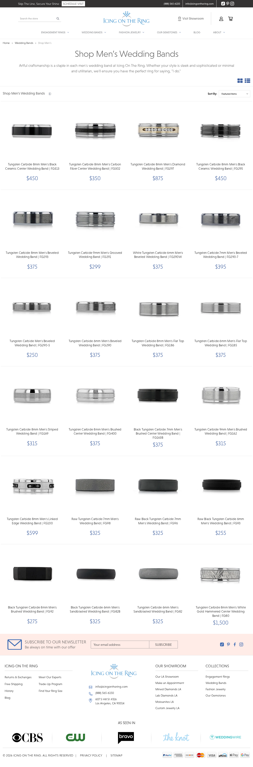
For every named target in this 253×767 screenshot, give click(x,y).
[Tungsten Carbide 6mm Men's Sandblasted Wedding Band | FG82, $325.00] (158, 574)
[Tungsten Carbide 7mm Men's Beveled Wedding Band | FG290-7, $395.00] (221, 219)
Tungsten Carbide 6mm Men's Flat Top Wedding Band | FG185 (220, 343)
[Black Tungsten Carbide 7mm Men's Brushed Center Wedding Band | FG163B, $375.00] (158, 396)
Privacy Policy (91, 755)
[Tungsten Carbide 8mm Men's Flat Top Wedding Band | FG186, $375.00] (158, 307)
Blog (197, 32)
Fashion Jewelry (216, 689)
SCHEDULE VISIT (73, 3)
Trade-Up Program (50, 684)
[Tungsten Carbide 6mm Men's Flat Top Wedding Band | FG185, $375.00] (221, 307)
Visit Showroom (193, 18)
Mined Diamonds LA (168, 689)
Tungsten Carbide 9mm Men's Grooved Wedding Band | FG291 (95, 255)
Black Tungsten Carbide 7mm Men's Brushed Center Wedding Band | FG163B (158, 434)
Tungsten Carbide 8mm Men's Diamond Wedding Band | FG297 (158, 166)
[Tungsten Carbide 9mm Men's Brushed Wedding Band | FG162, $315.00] (221, 396)
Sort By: (212, 93)
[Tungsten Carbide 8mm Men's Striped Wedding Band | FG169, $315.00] (32, 396)
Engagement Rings (218, 676)
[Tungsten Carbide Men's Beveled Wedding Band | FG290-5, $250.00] (32, 307)
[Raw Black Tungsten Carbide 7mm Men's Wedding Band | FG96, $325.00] (158, 485)
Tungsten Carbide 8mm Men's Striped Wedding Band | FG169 (32, 431)
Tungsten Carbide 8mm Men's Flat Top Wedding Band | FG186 (158, 343)
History (9, 690)
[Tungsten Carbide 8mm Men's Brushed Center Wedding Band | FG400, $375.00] (95, 396)
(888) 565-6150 (104, 692)
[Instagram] (241, 644)
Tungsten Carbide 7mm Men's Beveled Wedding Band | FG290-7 (220, 255)
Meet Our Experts (50, 677)
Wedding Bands (216, 682)
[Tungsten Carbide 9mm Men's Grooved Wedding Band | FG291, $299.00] (95, 219)
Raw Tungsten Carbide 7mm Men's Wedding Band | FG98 (95, 521)
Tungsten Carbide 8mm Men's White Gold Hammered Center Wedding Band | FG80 (221, 611)
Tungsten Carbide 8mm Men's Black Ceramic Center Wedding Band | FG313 (32, 166)
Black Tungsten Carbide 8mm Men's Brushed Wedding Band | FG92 (32, 609)
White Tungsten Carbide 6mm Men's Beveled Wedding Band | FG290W (158, 255)
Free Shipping (14, 684)
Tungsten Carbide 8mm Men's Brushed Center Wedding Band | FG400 (95, 431)
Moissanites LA (164, 701)
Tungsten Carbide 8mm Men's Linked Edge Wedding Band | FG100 (32, 521)
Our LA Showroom (167, 676)
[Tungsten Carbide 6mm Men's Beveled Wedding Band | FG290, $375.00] (95, 307)
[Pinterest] (228, 644)
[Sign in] (221, 18)
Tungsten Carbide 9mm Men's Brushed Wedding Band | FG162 (220, 431)
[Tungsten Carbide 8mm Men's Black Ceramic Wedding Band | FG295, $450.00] (221, 131)
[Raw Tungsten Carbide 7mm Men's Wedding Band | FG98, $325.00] (95, 485)
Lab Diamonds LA (166, 695)
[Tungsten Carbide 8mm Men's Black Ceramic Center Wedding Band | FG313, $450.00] (32, 131)
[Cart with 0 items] (230, 18)
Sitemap (116, 755)
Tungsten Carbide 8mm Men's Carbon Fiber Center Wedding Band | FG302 (95, 166)
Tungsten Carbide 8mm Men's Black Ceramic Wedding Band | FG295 (220, 166)
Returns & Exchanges (18, 677)
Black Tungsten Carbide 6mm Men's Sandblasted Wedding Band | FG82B (95, 609)
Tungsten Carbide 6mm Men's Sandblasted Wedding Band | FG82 (158, 609)
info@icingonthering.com (111, 686)
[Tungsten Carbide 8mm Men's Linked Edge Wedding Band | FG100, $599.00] (32, 485)
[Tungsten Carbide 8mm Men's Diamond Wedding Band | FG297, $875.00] (158, 131)
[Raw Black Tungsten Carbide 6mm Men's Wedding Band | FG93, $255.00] (221, 485)
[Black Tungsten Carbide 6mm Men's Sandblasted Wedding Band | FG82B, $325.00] (95, 574)
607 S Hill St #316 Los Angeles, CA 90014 (109, 701)
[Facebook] (235, 644)
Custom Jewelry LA (167, 708)
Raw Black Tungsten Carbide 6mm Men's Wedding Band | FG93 (220, 521)
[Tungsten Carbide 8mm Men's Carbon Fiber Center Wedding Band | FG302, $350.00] (95, 131)
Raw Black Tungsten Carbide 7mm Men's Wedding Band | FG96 (158, 521)
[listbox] (234, 93)
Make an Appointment (169, 682)
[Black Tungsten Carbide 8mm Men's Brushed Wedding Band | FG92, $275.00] (32, 574)
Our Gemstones (216, 695)
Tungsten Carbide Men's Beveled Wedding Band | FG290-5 (32, 343)
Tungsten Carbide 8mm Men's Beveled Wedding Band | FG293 (32, 255)
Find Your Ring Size (50, 690)
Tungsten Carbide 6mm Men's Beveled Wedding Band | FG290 (95, 343)
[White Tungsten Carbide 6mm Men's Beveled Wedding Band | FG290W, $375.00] (158, 219)
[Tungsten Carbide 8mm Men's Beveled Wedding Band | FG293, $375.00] (32, 219)
